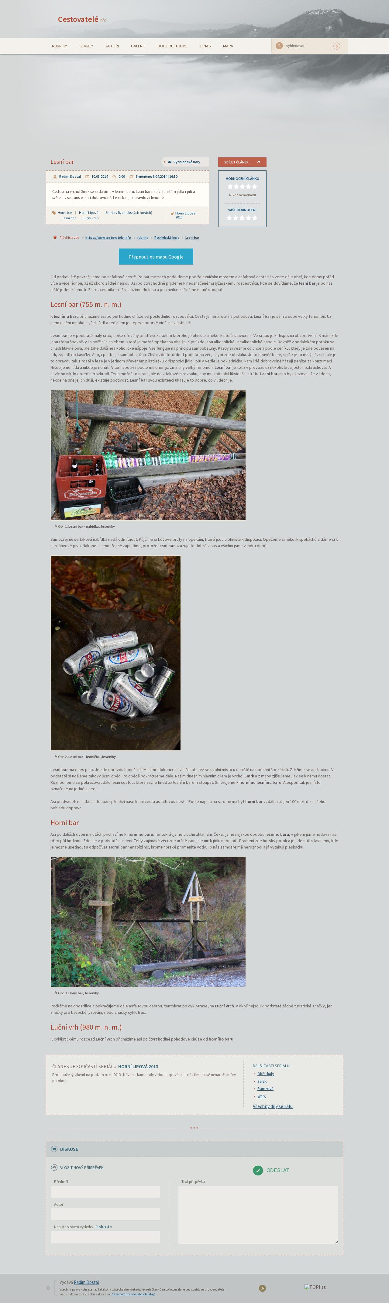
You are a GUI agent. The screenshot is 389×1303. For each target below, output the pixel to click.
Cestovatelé (82, 19)
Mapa (228, 46)
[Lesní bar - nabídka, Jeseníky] (148, 454)
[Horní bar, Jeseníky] (148, 921)
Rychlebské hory (187, 161)
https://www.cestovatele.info (108, 237)
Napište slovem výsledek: (83, 1227)
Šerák (262, 1081)
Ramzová (265, 1088)
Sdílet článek (236, 162)
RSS (263, 1289)
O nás (205, 46)
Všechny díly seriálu (273, 1106)
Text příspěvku (193, 1182)
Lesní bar (192, 237)
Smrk (261, 1096)
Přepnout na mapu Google (156, 257)
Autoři (112, 46)
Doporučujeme (173, 46)
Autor (58, 1204)
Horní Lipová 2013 (185, 215)
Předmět (61, 1182)
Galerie (138, 46)
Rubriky (59, 46)
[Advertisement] (194, 99)
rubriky (142, 237)
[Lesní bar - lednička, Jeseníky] (115, 652)
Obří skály (265, 1073)
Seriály (86, 46)
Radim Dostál (70, 176)
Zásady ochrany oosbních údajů (133, 1294)
